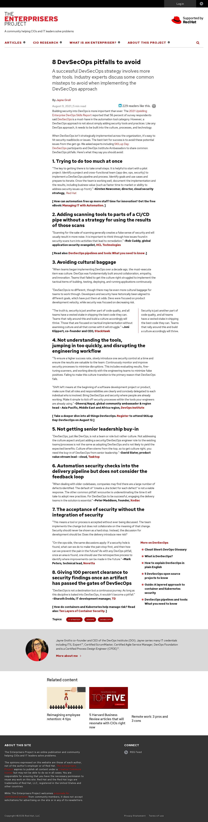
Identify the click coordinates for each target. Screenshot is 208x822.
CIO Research (45, 43)
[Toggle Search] (198, 42)
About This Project (147, 43)
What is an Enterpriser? (93, 43)
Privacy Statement (135, 815)
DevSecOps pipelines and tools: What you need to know (107, 253)
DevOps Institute (132, 407)
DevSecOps (64, 119)
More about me (67, 656)
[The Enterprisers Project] (31, 19)
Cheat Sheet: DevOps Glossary (166, 549)
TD (114, 598)
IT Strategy (74, 619)
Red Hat (71, 193)
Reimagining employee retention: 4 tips (63, 717)
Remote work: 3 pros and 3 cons (150, 718)
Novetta (89, 563)
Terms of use (156, 815)
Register (123, 416)
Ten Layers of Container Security (81, 611)
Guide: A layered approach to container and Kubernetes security (165, 589)
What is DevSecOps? (159, 556)
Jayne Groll (63, 100)
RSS (201, 4)
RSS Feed (136, 752)
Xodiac (135, 500)
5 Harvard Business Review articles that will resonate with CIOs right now (107, 721)
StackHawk (102, 331)
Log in (180, 3)
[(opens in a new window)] (187, 20)
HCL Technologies (108, 245)
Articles (13, 43)
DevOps (90, 619)
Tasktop (94, 457)
